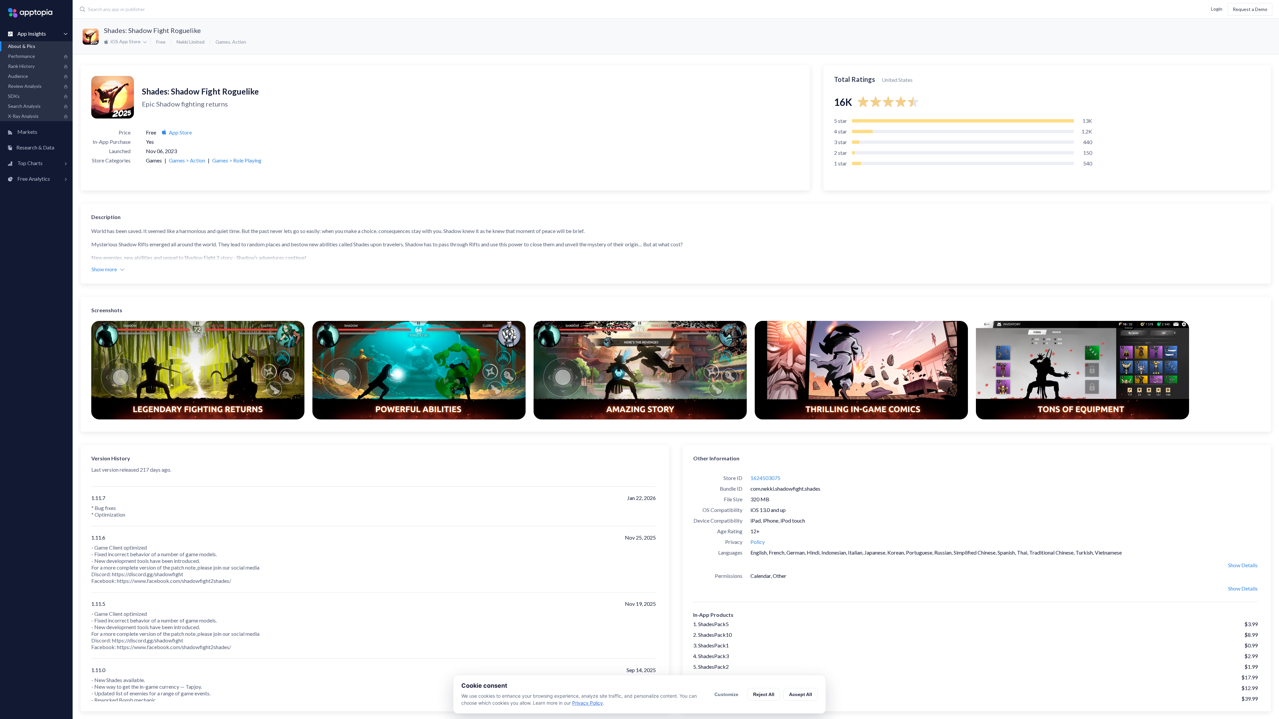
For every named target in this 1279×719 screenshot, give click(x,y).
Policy (757, 542)
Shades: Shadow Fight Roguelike (152, 30)
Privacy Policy (587, 703)
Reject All (763, 694)
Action (239, 42)
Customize (726, 694)
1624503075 (765, 478)
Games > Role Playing (236, 160)
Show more (104, 269)
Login (1216, 8)
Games (222, 42)
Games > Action (187, 160)
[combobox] (480, 9)
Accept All (800, 694)
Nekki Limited (191, 42)
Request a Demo (1250, 9)
